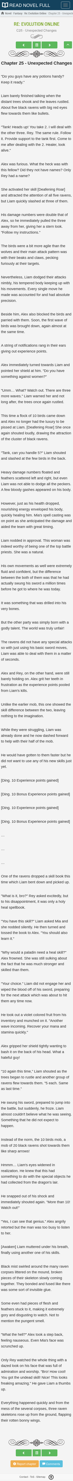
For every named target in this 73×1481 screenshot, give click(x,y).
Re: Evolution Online (36, 24)
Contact (23, 1476)
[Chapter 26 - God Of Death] (49, 45)
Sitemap (40, 1476)
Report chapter (26, 1464)
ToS (32, 1476)
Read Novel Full (29, 5)
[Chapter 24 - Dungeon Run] (24, 45)
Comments (52, 1464)
